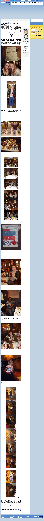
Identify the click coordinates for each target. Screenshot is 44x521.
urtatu (38, 33)
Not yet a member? (34, 23)
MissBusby (16, 318)
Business (35, 2)
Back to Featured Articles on (8, 509)
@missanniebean (7, 25)
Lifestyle (24, 55)
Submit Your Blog (7, 0)
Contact (2, 516)
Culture (13, 2)
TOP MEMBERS (38, 27)
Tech (38, 2)
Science (41, 2)
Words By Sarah (15, 287)
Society (20, 2)
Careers (3, 517)
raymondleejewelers (40, 31)
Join (37, 38)
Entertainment (16, 2)
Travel (32, 2)
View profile (26, 37)
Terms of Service (12, 516)
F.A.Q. (18, 516)
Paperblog (5, 3)
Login (36, 0)
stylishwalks (39, 35)
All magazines (27, 516)
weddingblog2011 (40, 29)
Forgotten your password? (40, 0)
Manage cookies (20, 517)
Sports (29, 2)
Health (26, 2)
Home (2, 0)
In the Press (19, 515)
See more (25, 50)
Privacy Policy (11, 517)
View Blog (26, 38)
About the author (33, 38)
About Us (11, 515)
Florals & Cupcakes (13, 28)
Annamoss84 (3, 25)
